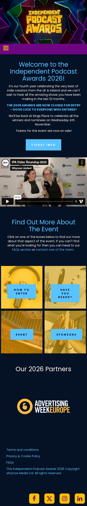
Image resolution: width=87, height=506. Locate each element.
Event (22, 334)
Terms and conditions (22, 450)
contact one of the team (54, 249)
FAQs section (21, 249)
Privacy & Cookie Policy (23, 456)
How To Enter (22, 291)
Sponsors (66, 334)
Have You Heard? (65, 293)
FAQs (10, 462)
